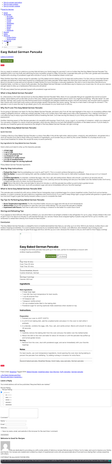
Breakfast (13, 372)
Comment (5, 417)
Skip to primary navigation (13, 2)
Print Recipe (52, 256)
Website (4, 428)
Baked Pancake (32, 372)
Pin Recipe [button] (62, 256)
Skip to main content (11, 4)
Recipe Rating (6, 388)
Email (3, 424)
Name (3, 421)
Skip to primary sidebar (12, 6)
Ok (109, 460)
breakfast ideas (43, 372)
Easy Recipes (54, 372)
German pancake (77, 372)
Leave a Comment (7, 57)
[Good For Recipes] (7, 9)
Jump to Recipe (7, 61)
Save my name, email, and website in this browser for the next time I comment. (30, 431)
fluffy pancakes (65, 372)
